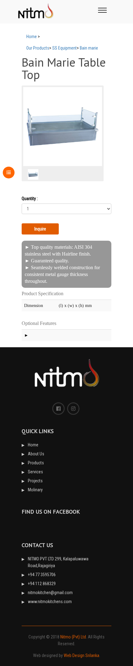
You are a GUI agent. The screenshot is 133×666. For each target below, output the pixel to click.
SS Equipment (64, 48)
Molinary (35, 489)
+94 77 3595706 (42, 574)
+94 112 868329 (42, 583)
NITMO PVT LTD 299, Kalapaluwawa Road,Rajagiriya (58, 562)
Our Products (37, 48)
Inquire (40, 228)
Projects (35, 480)
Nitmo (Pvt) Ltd (73, 636)
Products (36, 462)
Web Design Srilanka (81, 655)
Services (35, 471)
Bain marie (89, 48)
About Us (36, 453)
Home (31, 36)
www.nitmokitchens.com (50, 601)
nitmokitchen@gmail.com (50, 592)
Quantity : (30, 198)
